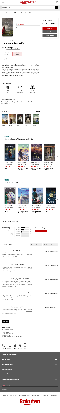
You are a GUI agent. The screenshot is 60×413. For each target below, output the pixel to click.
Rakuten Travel (35, 395)
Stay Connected (7, 369)
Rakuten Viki (5, 395)
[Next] (57, 157)
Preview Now (21, 24)
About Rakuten (53, 395)
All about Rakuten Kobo (9, 354)
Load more (5, 321)
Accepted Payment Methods (10, 379)
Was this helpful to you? (51, 251)
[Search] (56, 7)
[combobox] (36, 244)
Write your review (41, 231)
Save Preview (21, 27)
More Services (44, 395)
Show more (29, 254)
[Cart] (57, 2)
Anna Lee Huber (8, 47)
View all (38, 111)
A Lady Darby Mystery (13, 49)
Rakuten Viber (13, 395)
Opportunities (6, 359)
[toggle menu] (3, 2)
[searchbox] (30, 7)
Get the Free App (7, 374)
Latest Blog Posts (7, 364)
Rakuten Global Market (24, 395)
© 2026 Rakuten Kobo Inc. (8, 389)
